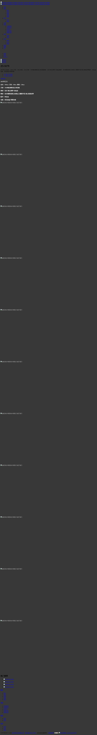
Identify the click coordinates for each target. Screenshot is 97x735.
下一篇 (8, 75)
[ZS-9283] (6, 687)
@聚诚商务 (51, 733)
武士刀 (5, 56)
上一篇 (8, 74)
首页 (5, 7)
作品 (5, 55)
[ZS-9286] (6, 679)
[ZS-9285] (6, 682)
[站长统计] (56, 733)
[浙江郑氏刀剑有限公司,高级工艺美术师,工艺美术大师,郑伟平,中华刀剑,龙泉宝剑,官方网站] (48, 3)
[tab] (48, 78)
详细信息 (3, 78)
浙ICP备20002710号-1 (30, 733)
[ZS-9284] (6, 684)
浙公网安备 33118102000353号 (68, 733)
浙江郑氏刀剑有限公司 (18, 733)
